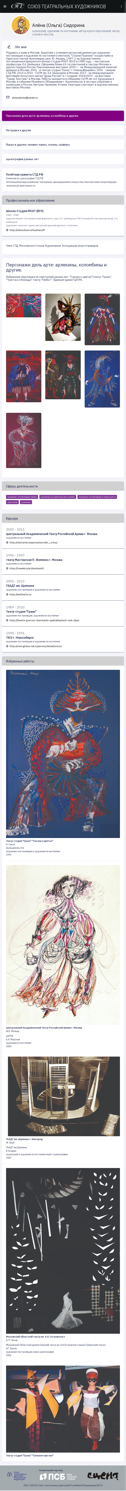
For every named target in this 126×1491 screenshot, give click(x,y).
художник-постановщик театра (22, 497)
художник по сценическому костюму (58, 497)
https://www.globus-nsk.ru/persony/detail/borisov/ (36, 646)
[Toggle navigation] (121, 6)
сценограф (12, 502)
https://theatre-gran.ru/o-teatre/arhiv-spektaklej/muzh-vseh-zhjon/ (44, 620)
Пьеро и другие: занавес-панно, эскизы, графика (38, 144)
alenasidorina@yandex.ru (25, 97)
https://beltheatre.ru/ (21, 594)
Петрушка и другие (18, 130)
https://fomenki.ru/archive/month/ (27, 568)
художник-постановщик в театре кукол (97, 497)
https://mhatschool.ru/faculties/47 (27, 230)
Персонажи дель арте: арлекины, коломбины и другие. (42, 115)
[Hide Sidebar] (4, 6)
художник (26, 502)
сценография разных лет (22, 159)
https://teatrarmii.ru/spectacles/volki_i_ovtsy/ (34, 542)
